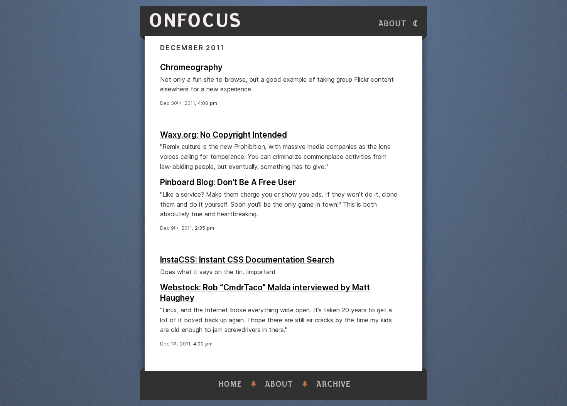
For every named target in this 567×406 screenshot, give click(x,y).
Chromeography (191, 67)
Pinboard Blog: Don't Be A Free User (228, 182)
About (392, 24)
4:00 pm (207, 103)
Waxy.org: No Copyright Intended (223, 135)
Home (230, 384)
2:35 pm (204, 228)
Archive (333, 384)
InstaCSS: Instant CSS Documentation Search (247, 259)
